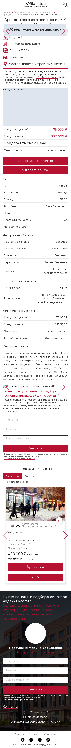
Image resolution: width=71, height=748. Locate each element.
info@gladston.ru (37, 717)
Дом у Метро (15, 533)
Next (63, 31)
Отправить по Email (35, 170)
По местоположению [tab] (17, 482)
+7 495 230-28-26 (47, 77)
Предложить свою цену (25, 143)
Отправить (35, 448)
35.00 (63, 199)
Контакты (10, 706)
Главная (20, 734)
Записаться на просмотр (35, 160)
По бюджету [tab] (31, 476)
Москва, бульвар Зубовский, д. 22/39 (37, 722)
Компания (50, 734)
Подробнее (35, 577)
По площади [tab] (12, 476)
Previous (8, 31)
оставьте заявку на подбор (22, 80)
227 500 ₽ (59, 136)
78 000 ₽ (60, 129)
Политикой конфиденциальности (19, 458)
